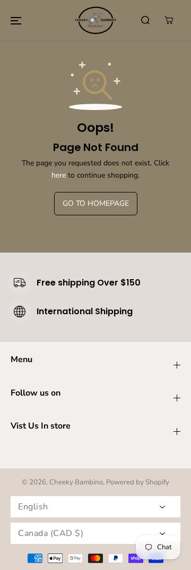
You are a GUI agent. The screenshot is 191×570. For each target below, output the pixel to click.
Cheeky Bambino (76, 482)
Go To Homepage (96, 203)
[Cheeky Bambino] (95, 20)
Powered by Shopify (137, 482)
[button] (15, 20)
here (58, 175)
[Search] (145, 20)
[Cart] (168, 20)
